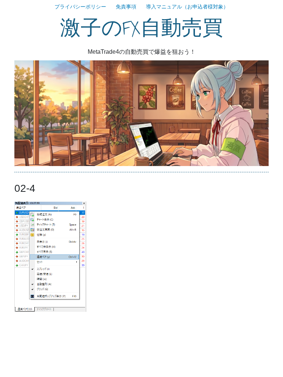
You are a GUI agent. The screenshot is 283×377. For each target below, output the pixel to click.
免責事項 (126, 7)
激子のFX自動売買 (141, 28)
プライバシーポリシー (80, 7)
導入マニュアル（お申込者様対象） (187, 7)
